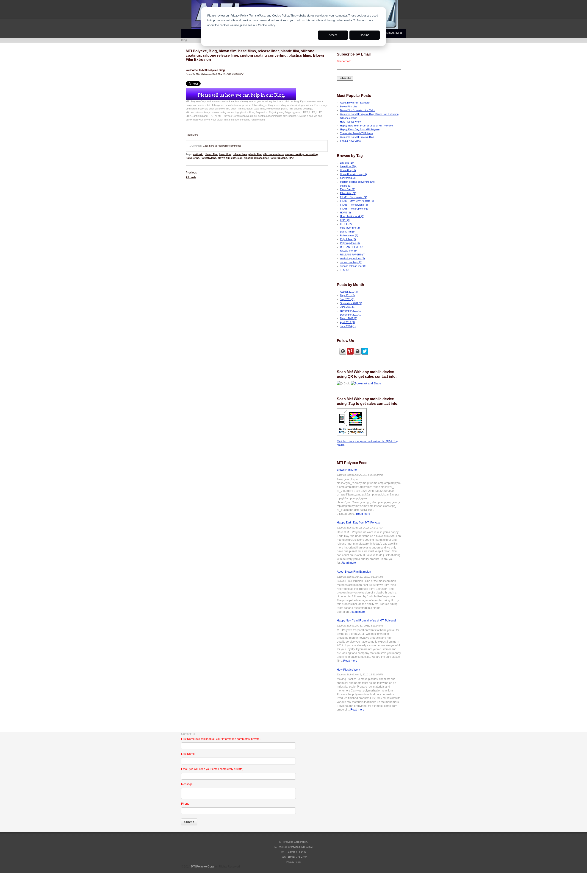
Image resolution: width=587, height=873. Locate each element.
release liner (240, 154)
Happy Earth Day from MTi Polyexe (359, 129)
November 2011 (351, 310)
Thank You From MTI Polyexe (356, 133)
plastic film (255, 154)
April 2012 (347, 322)
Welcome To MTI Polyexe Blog (205, 70)
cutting (345, 185)
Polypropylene (278, 158)
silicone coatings (273, 154)
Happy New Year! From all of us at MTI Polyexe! (366, 125)
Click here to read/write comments (222, 145)
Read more (363, 513)
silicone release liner (256, 158)
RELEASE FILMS (351, 247)
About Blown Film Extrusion (355, 102)
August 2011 (349, 291)
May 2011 (347, 295)
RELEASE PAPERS (352, 254)
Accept (333, 35)
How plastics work (352, 216)
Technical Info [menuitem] (390, 33)
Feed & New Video (350, 141)
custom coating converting (301, 154)
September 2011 (351, 303)
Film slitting (348, 193)
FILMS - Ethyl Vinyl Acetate (357, 200)
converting (348, 177)
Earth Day (347, 189)
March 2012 (348, 318)
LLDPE (346, 224)
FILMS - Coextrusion (353, 197)
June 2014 (348, 326)
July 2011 (347, 299)
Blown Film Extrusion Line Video (357, 110)
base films (225, 154)
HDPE (345, 212)
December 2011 (351, 314)
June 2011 (347, 306)
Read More (192, 134)
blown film (211, 154)
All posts (191, 177)
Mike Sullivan (202, 74)
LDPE (345, 220)
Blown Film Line (348, 106)
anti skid (198, 154)
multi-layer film (350, 227)
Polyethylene (208, 158)
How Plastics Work (350, 121)
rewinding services (352, 258)
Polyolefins (192, 158)
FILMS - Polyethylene (354, 204)
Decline (364, 35)
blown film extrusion (230, 158)
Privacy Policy (293, 862)
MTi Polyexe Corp (202, 866)
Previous (191, 172)
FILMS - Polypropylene (354, 208)
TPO (291, 158)
